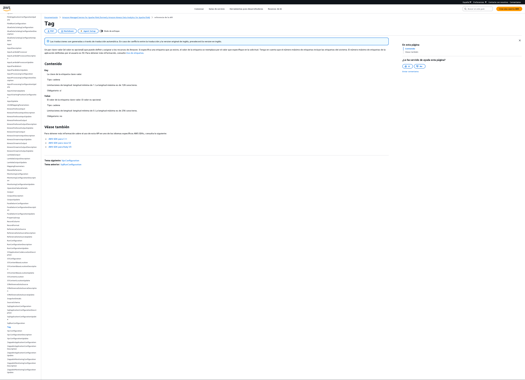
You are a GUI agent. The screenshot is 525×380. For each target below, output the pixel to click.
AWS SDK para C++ (58, 139)
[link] (163, 17)
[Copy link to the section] (42, 63)
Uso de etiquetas (135, 53)
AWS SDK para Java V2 (60, 142)
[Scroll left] (192, 9)
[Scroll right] (283, 9)
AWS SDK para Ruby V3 (60, 146)
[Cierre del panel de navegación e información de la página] (520, 40)
